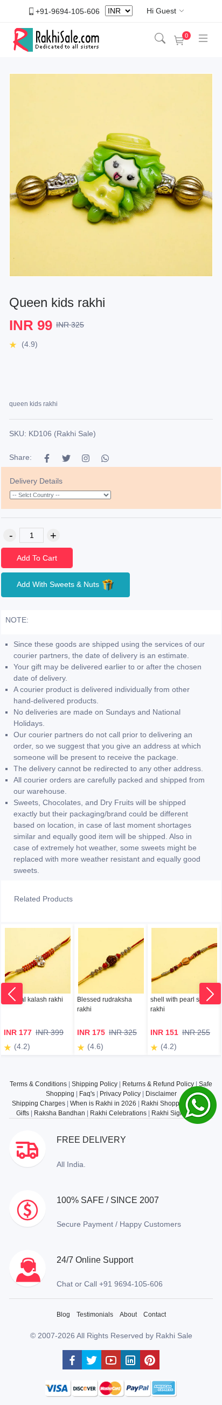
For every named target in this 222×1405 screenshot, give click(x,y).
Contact (154, 1314)
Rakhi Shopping (165, 1103)
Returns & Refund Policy (158, 1084)
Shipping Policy (94, 1084)
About (128, 1314)
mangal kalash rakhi (33, 999)
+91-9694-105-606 (68, 10)
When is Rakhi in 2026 (103, 1103)
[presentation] (12, 993)
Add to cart (37, 558)
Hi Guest (161, 10)
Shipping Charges (38, 1103)
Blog (63, 1314)
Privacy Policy (120, 1094)
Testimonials (95, 1314)
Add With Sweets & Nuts (59, 584)
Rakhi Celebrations (118, 1113)
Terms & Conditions (38, 1084)
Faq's (87, 1094)
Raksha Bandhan (59, 1113)
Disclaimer (161, 1094)
